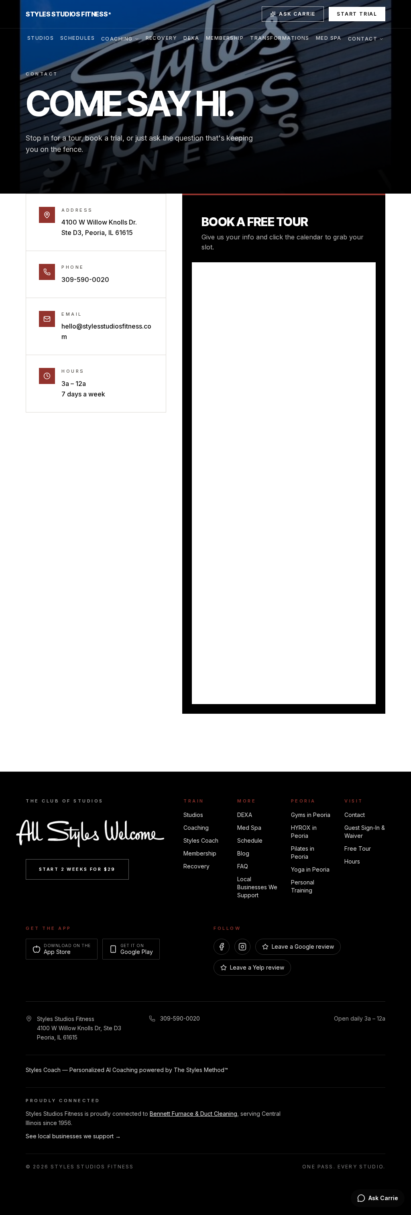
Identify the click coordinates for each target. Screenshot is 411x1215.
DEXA (191, 38)
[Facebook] (222, 947)
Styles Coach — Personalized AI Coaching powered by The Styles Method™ (127, 1069)
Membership (225, 38)
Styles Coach (200, 840)
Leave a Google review (303, 946)
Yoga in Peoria (310, 869)
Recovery (161, 38)
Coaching (117, 39)
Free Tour (357, 848)
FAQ (242, 866)
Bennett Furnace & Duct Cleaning (193, 1113)
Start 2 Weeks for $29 (77, 869)
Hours (352, 861)
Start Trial (357, 14)
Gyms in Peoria (310, 814)
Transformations (279, 38)
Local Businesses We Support (257, 887)
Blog (243, 853)
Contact (362, 39)
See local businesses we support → (73, 1136)
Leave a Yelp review (257, 967)
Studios (40, 38)
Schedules (77, 38)
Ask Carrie (297, 14)
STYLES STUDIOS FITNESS (68, 14)
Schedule (249, 840)
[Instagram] (242, 947)
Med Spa (329, 38)
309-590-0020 (85, 280)
